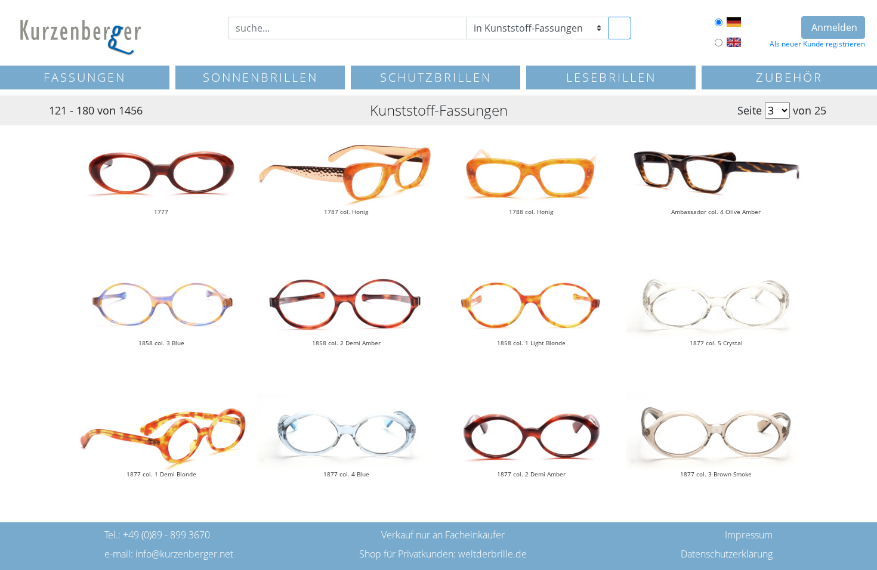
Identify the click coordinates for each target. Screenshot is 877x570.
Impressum (749, 534)
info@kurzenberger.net (184, 553)
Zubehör (789, 77)
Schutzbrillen (436, 77)
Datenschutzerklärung (727, 553)
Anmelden (833, 27)
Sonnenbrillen (260, 77)
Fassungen (85, 77)
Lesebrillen (611, 77)
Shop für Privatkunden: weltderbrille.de (443, 553)
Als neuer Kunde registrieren (817, 44)
